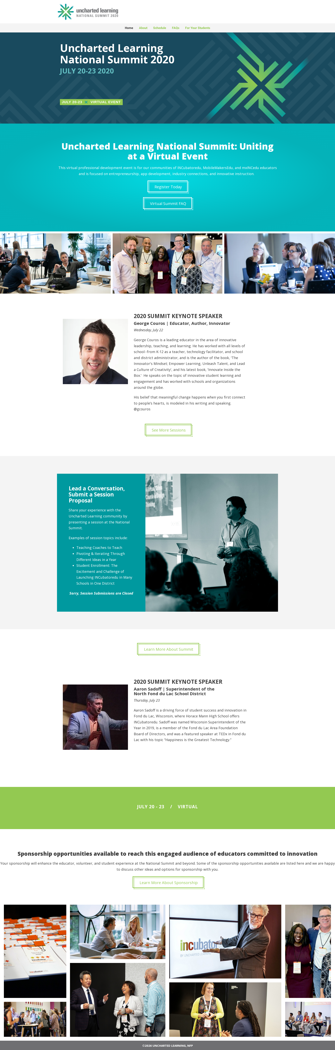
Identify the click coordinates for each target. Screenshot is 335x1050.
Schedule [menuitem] (159, 28)
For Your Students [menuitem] (197, 28)
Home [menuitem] (129, 28)
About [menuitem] (143, 28)
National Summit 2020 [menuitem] (124, 11)
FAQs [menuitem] (175, 28)
